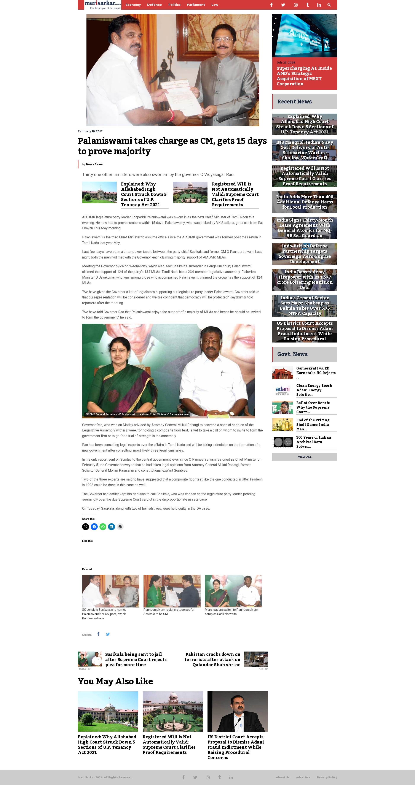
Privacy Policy (327, 777)
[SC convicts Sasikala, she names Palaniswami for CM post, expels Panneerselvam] (110, 591)
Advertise (303, 777)
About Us (282, 777)
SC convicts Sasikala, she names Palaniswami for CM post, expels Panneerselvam (104, 614)
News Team (94, 164)
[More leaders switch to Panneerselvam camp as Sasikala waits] (233, 591)
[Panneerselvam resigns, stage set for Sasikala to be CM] (172, 591)
